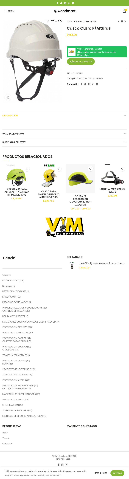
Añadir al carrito (81, 61)
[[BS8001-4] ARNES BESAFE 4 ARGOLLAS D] (72, 266)
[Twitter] (61, 3)
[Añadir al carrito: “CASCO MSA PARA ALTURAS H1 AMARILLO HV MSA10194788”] (27, 168)
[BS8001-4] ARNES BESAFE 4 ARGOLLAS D (101, 263)
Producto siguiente (125, 21)
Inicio (69, 21)
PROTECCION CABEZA (85, 21)
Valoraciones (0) (13, 133)
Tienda (5, 438)
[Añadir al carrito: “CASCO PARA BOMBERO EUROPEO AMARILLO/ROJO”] (58, 168)
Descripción (10, 115)
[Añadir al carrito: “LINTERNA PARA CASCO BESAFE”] (122, 168)
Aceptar (117, 473)
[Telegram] (73, 3)
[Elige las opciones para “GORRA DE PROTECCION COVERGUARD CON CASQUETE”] (90, 168)
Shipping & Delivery (13, 142)
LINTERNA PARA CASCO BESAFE (112, 190)
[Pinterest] (65, 3)
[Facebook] (57, 3)
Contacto (7, 443)
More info (101, 473)
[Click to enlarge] (8, 97)
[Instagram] (62, 464)
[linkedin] (69, 3)
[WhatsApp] (67, 464)
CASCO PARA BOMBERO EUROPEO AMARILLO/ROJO (48, 194)
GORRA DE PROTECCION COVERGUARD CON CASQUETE (80, 200)
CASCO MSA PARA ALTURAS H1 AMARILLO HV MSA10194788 (17, 192)
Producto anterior (118, 21)
